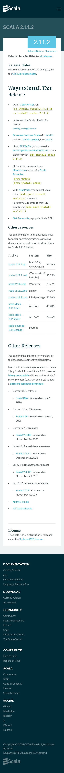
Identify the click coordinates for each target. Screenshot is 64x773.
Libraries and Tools (13, 634)
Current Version (12, 597)
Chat (6, 629)
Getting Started (12, 570)
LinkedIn (7, 729)
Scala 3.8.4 (22, 398)
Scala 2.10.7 (22, 490)
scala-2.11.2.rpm (18, 297)
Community (9, 615)
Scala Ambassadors (13, 620)
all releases (46, 56)
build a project (31, 139)
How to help (9, 655)
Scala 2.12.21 (23, 453)
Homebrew (19, 170)
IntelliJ (49, 135)
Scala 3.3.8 (22, 416)
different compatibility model (27, 383)
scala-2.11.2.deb (18, 290)
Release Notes (35, 51)
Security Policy (11, 692)
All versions (9, 602)
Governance (10, 674)
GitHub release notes (24, 73)
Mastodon (9, 711)
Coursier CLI (27, 104)
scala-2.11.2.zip (17, 283)
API (5, 574)
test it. (49, 139)
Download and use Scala (26, 135)
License (7, 688)
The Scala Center (12, 639)
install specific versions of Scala (30, 150)
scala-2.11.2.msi (18, 275)
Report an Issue (11, 660)
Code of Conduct (12, 683)
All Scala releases (22, 508)
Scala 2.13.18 (23, 434)
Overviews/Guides (13, 579)
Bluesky (7, 715)
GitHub (7, 706)
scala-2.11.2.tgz (17, 264)
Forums (7, 625)
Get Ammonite (21, 218)
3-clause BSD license (31, 539)
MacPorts (24, 189)
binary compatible (18, 375)
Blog (6, 678)
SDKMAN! (26, 146)
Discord (7, 725)
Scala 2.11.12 (23, 471)
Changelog (50, 51)
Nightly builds (21, 501)
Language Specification (16, 584)
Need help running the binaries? (24, 129)
